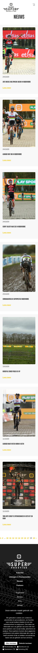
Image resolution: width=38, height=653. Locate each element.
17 (28, 538)
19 (34, 538)
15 (22, 538)
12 (13, 538)
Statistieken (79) (9, 649)
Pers (20, 601)
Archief (19, 605)
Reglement (20, 593)
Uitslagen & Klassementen (20, 577)
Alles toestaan (11, 643)
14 (19, 538)
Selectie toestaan (25, 643)
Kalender (20, 573)
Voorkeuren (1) (23, 647)
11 (10, 538)
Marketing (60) (23, 649)
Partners (19, 585)
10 (7, 538)
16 (25, 538)
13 (16, 538)
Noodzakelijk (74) (10, 647)
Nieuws (20, 581)
